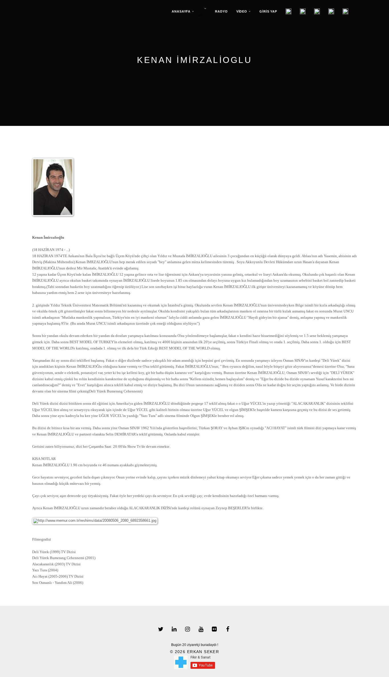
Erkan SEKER (203, 651)
